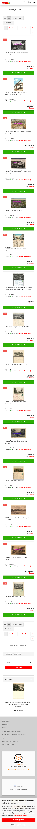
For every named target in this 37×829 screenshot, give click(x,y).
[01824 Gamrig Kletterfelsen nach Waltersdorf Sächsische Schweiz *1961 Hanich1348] (18, 691)
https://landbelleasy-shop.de (18, 789)
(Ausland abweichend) (24, 61)
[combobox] (17, 18)
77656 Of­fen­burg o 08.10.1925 (14, 480)
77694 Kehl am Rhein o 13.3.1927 (15, 597)
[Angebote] (31, 680)
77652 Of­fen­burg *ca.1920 (13, 210)
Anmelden (18, 667)
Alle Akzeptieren (18, 820)
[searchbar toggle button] (24, 2)
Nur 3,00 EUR (18, 710)
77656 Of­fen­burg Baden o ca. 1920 (16, 364)
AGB (3, 738)
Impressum (5, 724)
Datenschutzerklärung (20, 815)
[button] (5, 18)
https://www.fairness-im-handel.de (18, 770)
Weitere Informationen (18, 825)
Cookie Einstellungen (8, 744)
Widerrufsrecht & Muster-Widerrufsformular (14, 734)
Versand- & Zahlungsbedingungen (11, 731)
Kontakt (4, 727)
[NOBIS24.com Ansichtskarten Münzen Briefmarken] (5, 2)
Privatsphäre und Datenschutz (10, 741)
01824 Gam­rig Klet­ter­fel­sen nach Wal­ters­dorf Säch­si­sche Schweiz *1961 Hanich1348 (18, 704)
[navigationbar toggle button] (34, 2)
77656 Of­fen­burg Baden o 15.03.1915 (17, 327)
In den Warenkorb (18, 73)
